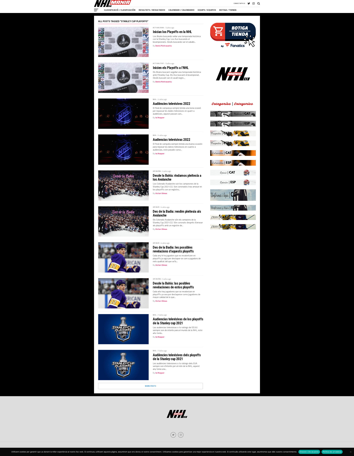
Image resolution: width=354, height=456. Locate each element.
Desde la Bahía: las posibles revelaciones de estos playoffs (173, 285)
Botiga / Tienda (227, 10)
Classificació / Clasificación (119, 10)
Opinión (157, 171)
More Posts (150, 386)
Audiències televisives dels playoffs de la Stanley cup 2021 (177, 357)
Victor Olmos (161, 193)
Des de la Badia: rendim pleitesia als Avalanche (177, 213)
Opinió (156, 207)
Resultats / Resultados (152, 10)
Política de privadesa (332, 452)
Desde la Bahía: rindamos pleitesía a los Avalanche (177, 177)
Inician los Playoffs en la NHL (172, 32)
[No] (350, 451)
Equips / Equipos (207, 10)
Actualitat (158, 63)
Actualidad (158, 27)
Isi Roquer (159, 117)
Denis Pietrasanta (163, 45)
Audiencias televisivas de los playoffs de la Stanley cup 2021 (178, 321)
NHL (155, 99)
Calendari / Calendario (181, 10)
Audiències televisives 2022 (171, 104)
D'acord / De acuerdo (309, 452)
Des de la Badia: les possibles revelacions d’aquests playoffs (173, 249)
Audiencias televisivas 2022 (171, 139)
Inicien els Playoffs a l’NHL (171, 68)
